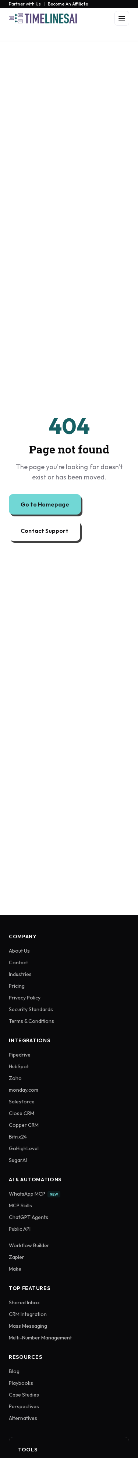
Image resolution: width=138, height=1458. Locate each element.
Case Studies (24, 1394)
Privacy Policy (24, 997)
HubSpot (19, 1066)
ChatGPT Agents (28, 1217)
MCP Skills (20, 1205)
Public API (20, 1229)
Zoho (15, 1078)
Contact (18, 962)
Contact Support (44, 530)
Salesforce (22, 1101)
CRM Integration (28, 1314)
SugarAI (18, 1160)
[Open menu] (121, 18)
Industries (20, 974)
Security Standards (31, 1009)
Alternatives (23, 1418)
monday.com (23, 1090)
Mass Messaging (28, 1326)
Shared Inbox (24, 1302)
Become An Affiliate (68, 4)
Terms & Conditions (31, 1021)
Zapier (16, 1257)
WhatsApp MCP (33, 1193)
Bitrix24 (18, 1136)
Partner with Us (25, 4)
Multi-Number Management (40, 1337)
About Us (19, 950)
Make (15, 1269)
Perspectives (24, 1406)
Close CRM (21, 1113)
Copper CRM (24, 1125)
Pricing (17, 986)
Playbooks (21, 1383)
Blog (14, 1371)
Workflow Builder (29, 1245)
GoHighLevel (24, 1148)
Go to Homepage (45, 504)
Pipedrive (20, 1054)
